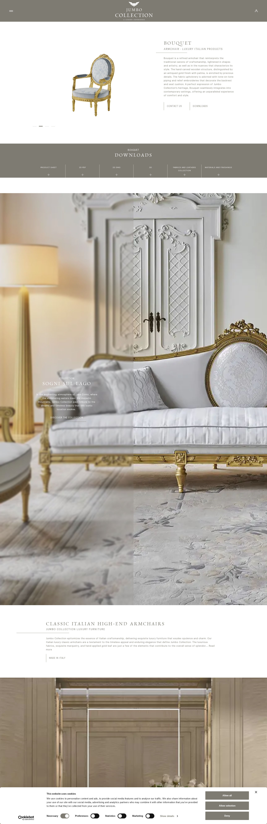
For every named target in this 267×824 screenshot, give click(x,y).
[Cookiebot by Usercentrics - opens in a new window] (26, 818)
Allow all (227, 795)
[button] (34, 126)
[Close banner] (256, 792)
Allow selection (227, 805)
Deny (227, 815)
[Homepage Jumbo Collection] (134, 11)
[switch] (95, 815)
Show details (167, 816)
